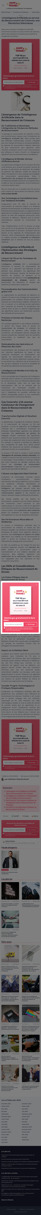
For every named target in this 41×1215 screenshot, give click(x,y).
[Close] (37, 585)
